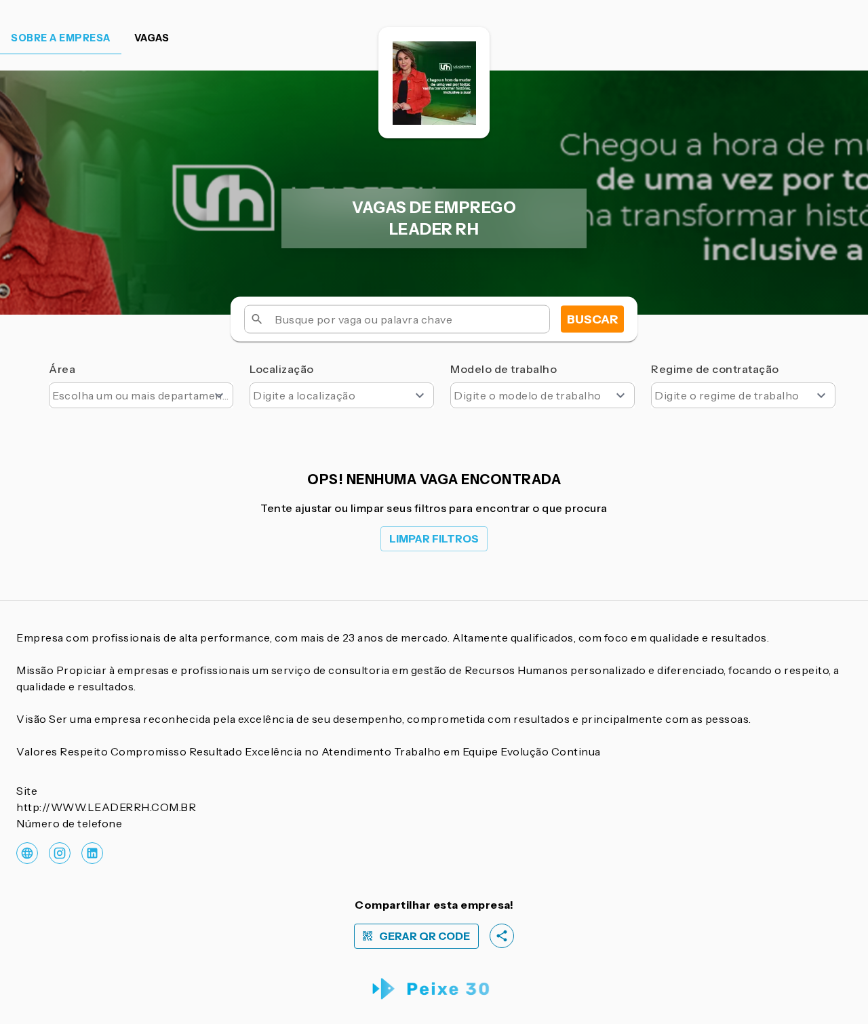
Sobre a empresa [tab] (61, 38)
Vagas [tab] (152, 38)
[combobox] (141, 395)
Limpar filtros (434, 538)
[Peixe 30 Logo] (434, 989)
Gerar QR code (424, 936)
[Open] (219, 395)
